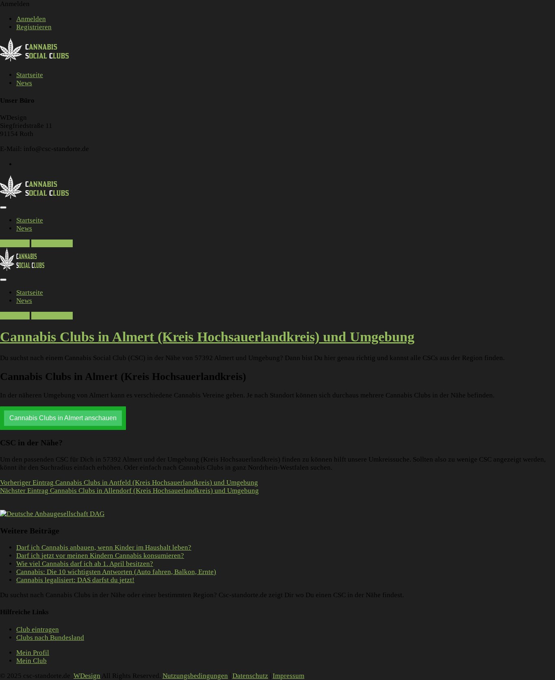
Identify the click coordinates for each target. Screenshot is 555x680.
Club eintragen (37, 629)
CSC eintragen (52, 243)
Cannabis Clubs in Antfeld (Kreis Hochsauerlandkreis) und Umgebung (129, 482)
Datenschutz (250, 676)
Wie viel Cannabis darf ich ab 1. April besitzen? (84, 564)
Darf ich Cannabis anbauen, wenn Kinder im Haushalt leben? (103, 547)
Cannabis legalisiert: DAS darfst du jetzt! (75, 580)
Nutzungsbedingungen (195, 676)
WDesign (87, 676)
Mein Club (31, 661)
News (24, 83)
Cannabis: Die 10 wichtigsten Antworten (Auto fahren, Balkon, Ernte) (116, 572)
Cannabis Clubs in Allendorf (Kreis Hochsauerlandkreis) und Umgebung (129, 490)
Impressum (288, 676)
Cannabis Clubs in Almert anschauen (63, 417)
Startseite (29, 75)
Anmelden (31, 19)
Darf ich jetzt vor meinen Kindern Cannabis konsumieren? (100, 555)
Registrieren (34, 27)
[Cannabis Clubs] (39, 60)
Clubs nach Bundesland (50, 637)
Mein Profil (32, 652)
